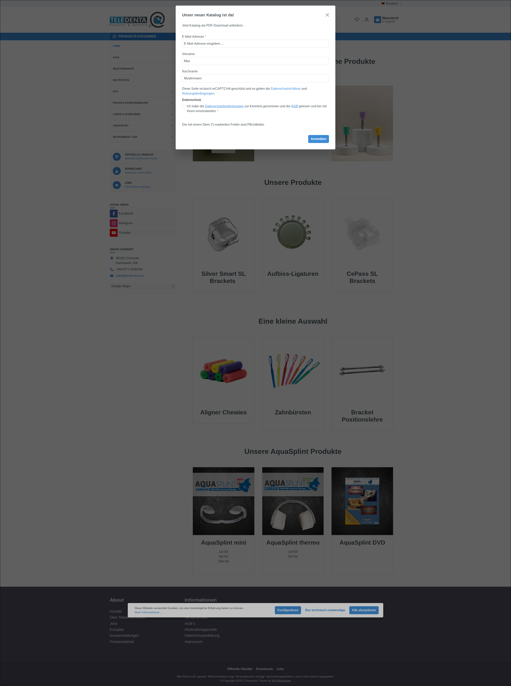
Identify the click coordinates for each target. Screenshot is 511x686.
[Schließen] (327, 15)
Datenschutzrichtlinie (286, 88)
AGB (294, 106)
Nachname (190, 71)
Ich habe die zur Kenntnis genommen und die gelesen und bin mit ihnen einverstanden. (257, 108)
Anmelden (318, 139)
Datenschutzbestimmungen (224, 106)
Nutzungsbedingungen (198, 93)
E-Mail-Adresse (194, 36)
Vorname (188, 54)
